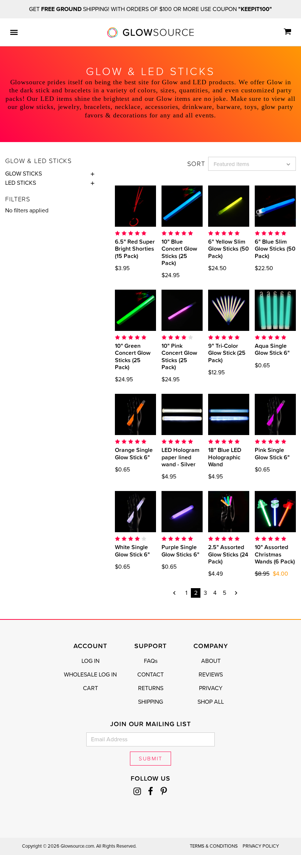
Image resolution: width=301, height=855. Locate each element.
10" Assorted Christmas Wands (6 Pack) (275, 554)
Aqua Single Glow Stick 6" (272, 349)
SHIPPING (150, 702)
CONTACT (150, 674)
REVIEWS (211, 674)
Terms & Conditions (214, 846)
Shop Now (148, 206)
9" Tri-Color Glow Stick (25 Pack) (227, 352)
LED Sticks (20, 183)
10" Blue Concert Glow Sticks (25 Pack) (179, 252)
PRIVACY (210, 688)
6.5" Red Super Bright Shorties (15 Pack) (135, 248)
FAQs (150, 661)
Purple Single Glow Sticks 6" (180, 550)
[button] (90, 174)
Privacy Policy (261, 846)
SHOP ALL (210, 702)
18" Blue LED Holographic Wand (224, 456)
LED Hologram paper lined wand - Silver (180, 456)
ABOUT (211, 661)
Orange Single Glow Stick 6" (134, 453)
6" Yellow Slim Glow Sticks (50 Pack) (228, 248)
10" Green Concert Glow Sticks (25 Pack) (132, 356)
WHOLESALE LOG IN (90, 674)
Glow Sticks (23, 173)
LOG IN (90, 661)
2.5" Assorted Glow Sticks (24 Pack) (228, 554)
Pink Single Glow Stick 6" (272, 453)
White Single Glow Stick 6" (132, 550)
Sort (196, 164)
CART (90, 688)
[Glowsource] (150, 32)
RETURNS (150, 688)
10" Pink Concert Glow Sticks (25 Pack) (179, 356)
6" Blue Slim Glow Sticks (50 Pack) (275, 248)
